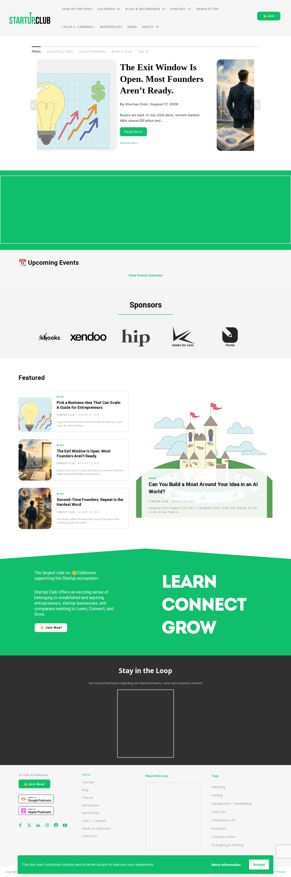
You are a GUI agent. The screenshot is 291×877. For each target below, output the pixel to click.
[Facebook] (20, 825)
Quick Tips (219, 812)
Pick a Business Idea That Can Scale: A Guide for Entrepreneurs (89, 405)
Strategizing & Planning (227, 845)
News (153, 478)
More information (226, 865)
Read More (53, 132)
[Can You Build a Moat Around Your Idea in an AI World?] (204, 460)
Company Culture (223, 837)
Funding (217, 795)
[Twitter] (29, 825)
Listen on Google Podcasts (36, 799)
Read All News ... (50, 142)
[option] (145, 105)
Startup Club (66, 414)
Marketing (218, 787)
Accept (259, 864)
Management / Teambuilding (231, 803)
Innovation (219, 828)
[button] (33, 105)
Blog (60, 396)
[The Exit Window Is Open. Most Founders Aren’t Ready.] (35, 460)
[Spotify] (56, 825)
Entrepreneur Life (223, 820)
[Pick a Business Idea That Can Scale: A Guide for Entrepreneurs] (35, 411)
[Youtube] (65, 825)
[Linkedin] (38, 825)
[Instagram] (47, 825)
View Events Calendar (145, 275)
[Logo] (30, 17)
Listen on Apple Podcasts (36, 810)
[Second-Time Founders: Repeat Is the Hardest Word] (35, 508)
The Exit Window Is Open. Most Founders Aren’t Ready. (82, 78)
